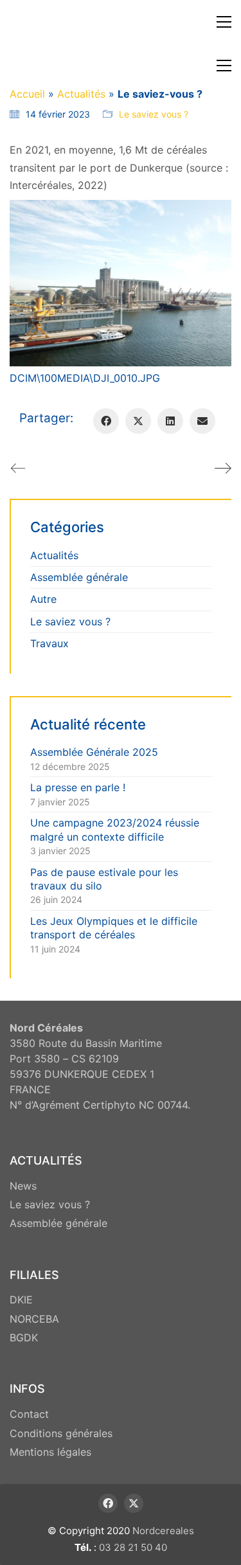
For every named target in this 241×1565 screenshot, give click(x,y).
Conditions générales (61, 1433)
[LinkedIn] (170, 421)
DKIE (21, 1299)
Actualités (81, 93)
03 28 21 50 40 (133, 1547)
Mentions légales (50, 1451)
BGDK (24, 1337)
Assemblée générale (79, 577)
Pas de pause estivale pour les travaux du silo (104, 879)
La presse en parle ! (77, 787)
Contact (29, 1414)
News (23, 1185)
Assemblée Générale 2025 (94, 752)
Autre (43, 599)
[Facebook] (106, 421)
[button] (224, 22)
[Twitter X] (138, 421)
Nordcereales (163, 1531)
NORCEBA (34, 1318)
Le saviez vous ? (153, 114)
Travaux (49, 643)
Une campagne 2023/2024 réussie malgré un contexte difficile (114, 829)
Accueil (27, 93)
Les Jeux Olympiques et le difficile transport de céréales (113, 928)
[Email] (202, 421)
